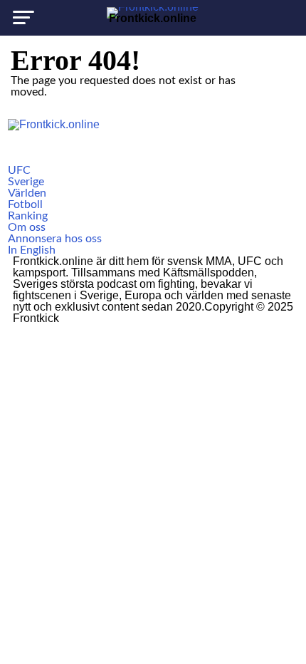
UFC (19, 170)
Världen (27, 193)
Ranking (28, 216)
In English (32, 250)
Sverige (26, 181)
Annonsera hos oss (55, 238)
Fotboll (25, 204)
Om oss (27, 227)
